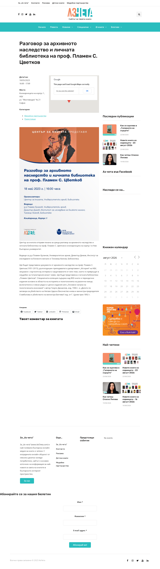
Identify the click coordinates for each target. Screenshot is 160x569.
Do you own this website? (65, 91)
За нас (27, 480)
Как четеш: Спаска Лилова (110, 398)
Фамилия (80, 516)
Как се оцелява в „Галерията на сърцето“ (128, 128)
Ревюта (54, 27)
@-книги (100, 27)
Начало (42, 27)
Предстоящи (30, 119)
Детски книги (58, 3)
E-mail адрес (80, 530)
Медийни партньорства (77, 3)
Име (80, 502)
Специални (83, 27)
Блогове (115, 27)
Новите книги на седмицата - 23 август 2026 (128, 142)
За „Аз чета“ (23, 3)
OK (87, 91)
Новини (66, 27)
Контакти (35, 3)
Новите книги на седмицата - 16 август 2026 (130, 399)
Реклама (46, 3)
